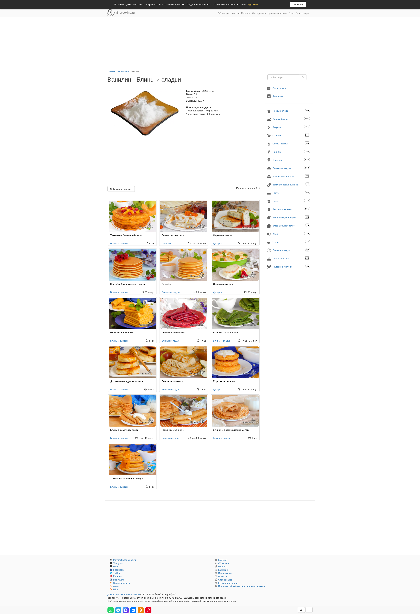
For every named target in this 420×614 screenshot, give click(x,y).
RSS (115, 589)
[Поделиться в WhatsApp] (110, 610)
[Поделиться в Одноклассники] (141, 610)
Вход (291, 13)
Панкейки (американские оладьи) (128, 283)
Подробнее (252, 4)
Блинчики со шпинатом (225, 332)
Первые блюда (291, 110)
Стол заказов (279, 88)
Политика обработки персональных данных (241, 586)
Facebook (118, 569)
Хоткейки (166, 283)
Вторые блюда (291, 118)
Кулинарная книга (277, 13)
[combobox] (283, 77)
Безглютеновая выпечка (291, 184)
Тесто (291, 242)
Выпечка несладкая (291, 176)
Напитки (291, 151)
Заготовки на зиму (291, 209)
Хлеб (291, 233)
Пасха (291, 201)
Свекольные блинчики (173, 332)
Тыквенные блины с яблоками (126, 235)
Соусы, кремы (291, 143)
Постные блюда (291, 258)
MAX (115, 566)
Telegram (118, 563)
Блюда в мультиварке (291, 217)
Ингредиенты (259, 13)
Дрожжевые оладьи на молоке (126, 381)
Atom (116, 586)
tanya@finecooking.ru (124, 559)
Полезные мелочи (291, 266)
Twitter (116, 573)
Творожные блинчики (173, 429)
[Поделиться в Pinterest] (148, 610)
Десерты (166, 243)
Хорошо (298, 4)
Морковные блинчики (121, 332)
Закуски (291, 127)
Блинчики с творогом (173, 235)
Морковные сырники (224, 381)
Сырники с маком (222, 235)
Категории (278, 96)
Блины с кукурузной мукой (124, 429)
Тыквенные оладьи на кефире (126, 478)
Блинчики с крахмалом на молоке (231, 429)
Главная (111, 71)
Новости (235, 13)
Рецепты (245, 13)
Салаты (291, 135)
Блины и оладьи (122, 189)
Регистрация (302, 13)
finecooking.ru (125, 12)
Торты (291, 192)
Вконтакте (118, 579)
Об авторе (223, 13)
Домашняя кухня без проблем (123, 594)
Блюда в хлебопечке (291, 225)
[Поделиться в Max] (126, 610)
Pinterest (117, 576)
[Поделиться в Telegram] (118, 610)
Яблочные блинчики (172, 381)
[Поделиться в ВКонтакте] (133, 610)
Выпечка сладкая (171, 292)
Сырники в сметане (223, 283)
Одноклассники (121, 582)
